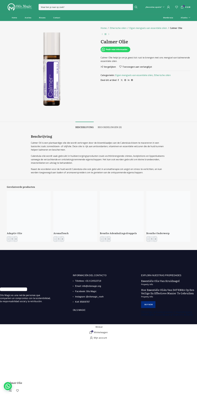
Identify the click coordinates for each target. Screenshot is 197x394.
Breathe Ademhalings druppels (118, 233)
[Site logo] (19, 6)
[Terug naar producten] (105, 34)
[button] (148, 304)
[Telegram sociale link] (132, 80)
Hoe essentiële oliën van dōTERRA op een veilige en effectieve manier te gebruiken (167, 291)
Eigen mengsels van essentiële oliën (148, 28)
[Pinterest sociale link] (125, 80)
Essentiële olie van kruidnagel (160, 281)
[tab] (84, 126)
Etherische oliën (118, 28)
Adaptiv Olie (14, 233)
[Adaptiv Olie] (27, 211)
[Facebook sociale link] (118, 80)
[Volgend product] (108, 34)
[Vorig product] (102, 34)
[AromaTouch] (73, 211)
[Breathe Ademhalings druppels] (120, 211)
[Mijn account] (168, 7)
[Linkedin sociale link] (128, 80)
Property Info (147, 284)
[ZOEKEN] (136, 7)
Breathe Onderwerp (158, 233)
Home (104, 28)
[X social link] (121, 80)
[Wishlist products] (176, 7)
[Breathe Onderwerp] (166, 211)
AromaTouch (61, 233)
